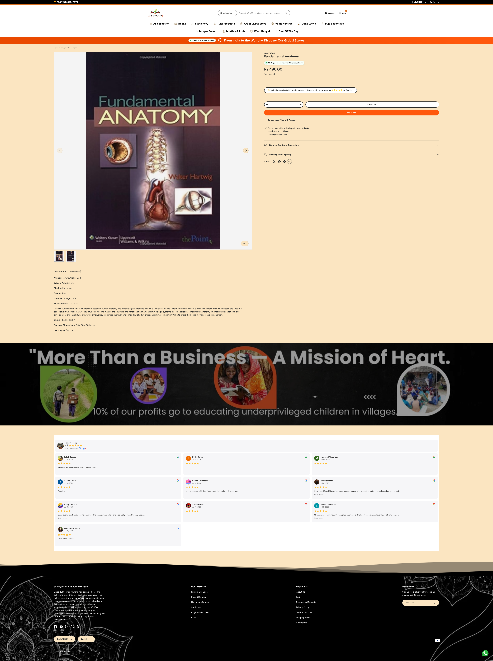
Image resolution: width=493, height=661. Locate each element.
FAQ (298, 597)
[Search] (286, 13)
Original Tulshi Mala (200, 612)
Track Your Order (304, 612)
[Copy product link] (289, 161)
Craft (193, 617)
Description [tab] (60, 271)
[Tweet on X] (274, 161)
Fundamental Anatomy (69, 48)
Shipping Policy (303, 617)
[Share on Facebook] (279, 161)
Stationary (196, 607)
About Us (300, 591)
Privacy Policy (302, 607)
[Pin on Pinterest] (284, 161)
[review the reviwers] (178, 457)
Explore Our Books (199, 591)
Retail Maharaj (65, 652)
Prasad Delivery (198, 597)
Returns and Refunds (306, 602)
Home (56, 48)
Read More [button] (318, 494)
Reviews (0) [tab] (75, 271)
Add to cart (372, 104)
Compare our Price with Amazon (282, 120)
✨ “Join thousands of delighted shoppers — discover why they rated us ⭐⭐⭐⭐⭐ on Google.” (310, 90)
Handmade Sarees (200, 602)
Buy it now (351, 112)
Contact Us (301, 622)
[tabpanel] (153, 304)
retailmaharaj (269, 53)
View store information (277, 135)
